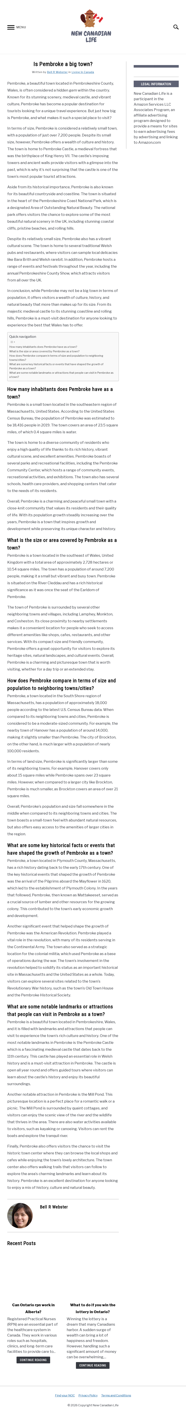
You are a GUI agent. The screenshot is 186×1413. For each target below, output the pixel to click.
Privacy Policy (88, 1395)
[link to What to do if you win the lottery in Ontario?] (93, 1274)
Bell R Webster (57, 72)
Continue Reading (33, 1360)
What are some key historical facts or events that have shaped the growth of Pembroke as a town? (56, 366)
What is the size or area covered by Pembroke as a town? (44, 351)
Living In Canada (83, 72)
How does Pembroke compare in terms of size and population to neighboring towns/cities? (56, 358)
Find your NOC (65, 1395)
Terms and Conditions (116, 1395)
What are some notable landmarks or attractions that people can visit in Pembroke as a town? (61, 375)
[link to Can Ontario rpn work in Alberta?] (33, 1274)
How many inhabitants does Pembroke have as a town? (43, 346)
